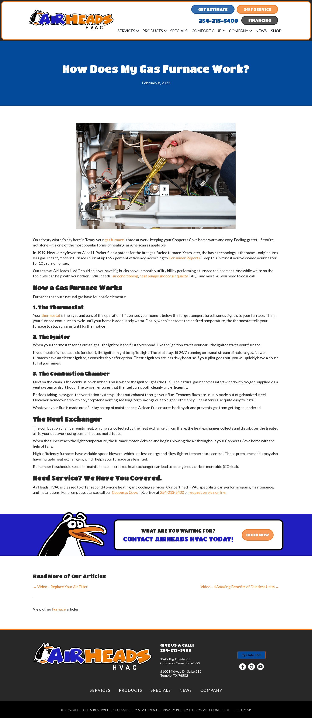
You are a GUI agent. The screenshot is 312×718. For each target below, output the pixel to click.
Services (126, 30)
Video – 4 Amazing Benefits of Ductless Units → (240, 586)
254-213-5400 (172, 492)
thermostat (50, 315)
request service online (207, 492)
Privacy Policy (174, 710)
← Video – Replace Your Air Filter (60, 586)
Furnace (59, 609)
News (261, 30)
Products (152, 30)
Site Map (243, 710)
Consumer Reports (184, 258)
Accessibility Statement (135, 710)
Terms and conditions (212, 710)
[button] (137, 30)
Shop (276, 30)
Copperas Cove (124, 492)
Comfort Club (207, 30)
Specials (178, 30)
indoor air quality (174, 276)
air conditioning (125, 276)
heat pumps (149, 276)
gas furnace (114, 239)
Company (238, 30)
